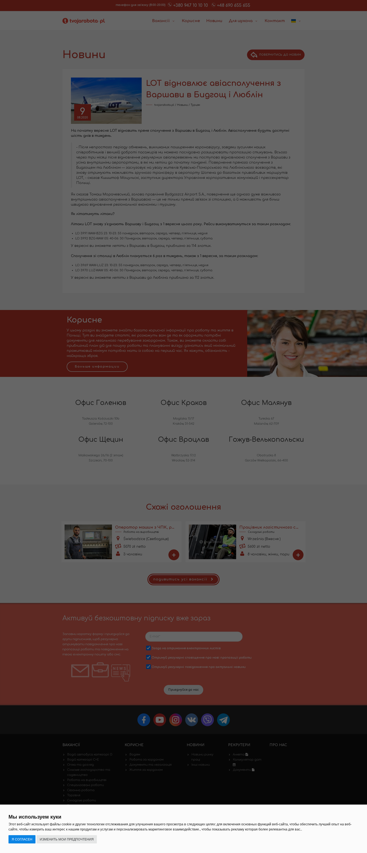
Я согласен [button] (22, 839)
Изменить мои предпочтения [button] (67, 839)
